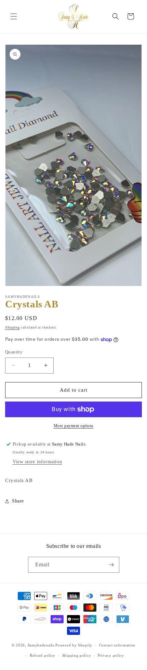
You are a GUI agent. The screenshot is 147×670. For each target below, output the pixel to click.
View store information (37, 461)
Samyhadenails (41, 645)
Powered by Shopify (73, 645)
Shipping (12, 327)
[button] (13, 16)
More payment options (74, 425)
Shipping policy (76, 655)
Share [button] (18, 501)
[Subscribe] (111, 565)
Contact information (117, 645)
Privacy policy (111, 655)
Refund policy (42, 655)
